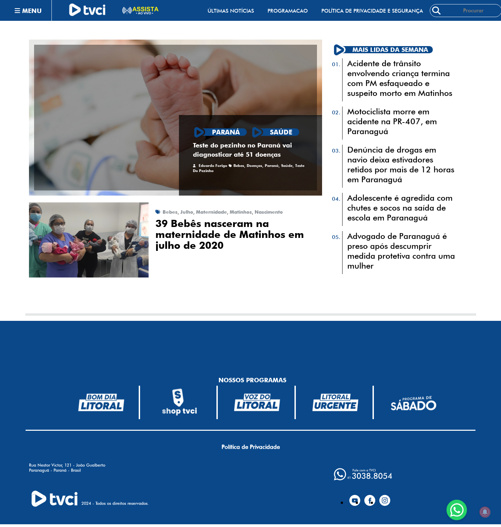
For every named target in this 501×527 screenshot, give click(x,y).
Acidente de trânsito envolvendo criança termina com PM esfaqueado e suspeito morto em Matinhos (399, 78)
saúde (286, 165)
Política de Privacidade (251, 446)
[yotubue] (354, 497)
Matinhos (241, 212)
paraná (271, 165)
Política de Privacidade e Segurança (372, 11)
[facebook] (369, 497)
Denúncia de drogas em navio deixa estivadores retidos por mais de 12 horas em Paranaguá (400, 164)
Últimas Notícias (231, 11)
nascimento (269, 212)
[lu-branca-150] (335, 402)
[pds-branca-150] (413, 402)
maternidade (211, 212)
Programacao (288, 11)
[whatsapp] (363, 474)
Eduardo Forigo (213, 165)
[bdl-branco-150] (101, 402)
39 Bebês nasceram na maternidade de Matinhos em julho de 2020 (229, 234)
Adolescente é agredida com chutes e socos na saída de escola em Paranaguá (400, 208)
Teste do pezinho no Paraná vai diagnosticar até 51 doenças (242, 149)
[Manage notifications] (485, 512)
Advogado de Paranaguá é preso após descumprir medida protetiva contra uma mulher (401, 251)
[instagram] (384, 497)
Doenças (254, 165)
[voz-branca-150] (257, 402)
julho (186, 212)
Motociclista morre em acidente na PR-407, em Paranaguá (392, 121)
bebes (238, 165)
